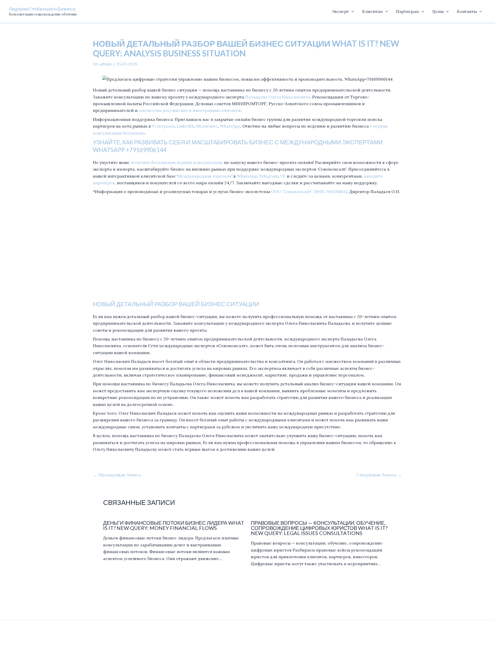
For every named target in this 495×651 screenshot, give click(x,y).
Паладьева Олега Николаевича (277, 96)
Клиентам (372, 11)
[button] (351, 11)
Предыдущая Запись (117, 475)
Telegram (268, 176)
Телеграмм (163, 126)
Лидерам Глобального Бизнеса (42, 9)
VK (283, 176)
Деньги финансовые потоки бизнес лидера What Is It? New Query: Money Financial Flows (173, 525)
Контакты (467, 11)
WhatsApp (230, 126)
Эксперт (340, 11)
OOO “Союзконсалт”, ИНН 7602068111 (309, 191)
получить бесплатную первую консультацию (177, 162)
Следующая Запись (379, 475)
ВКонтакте (207, 126)
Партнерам (407, 11)
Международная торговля (204, 176)
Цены (438, 11)
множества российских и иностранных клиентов (190, 110)
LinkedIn (185, 126)
